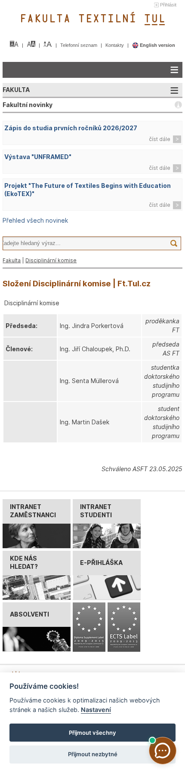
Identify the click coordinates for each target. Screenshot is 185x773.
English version (157, 45)
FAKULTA (16, 89)
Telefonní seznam (79, 45)
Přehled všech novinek (35, 220)
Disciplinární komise (51, 260)
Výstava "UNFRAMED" (37, 156)
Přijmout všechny (92, 732)
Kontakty (115, 45)
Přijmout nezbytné (92, 754)
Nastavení (96, 709)
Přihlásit (168, 4)
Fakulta (12, 260)
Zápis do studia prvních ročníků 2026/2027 (70, 128)
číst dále (159, 139)
